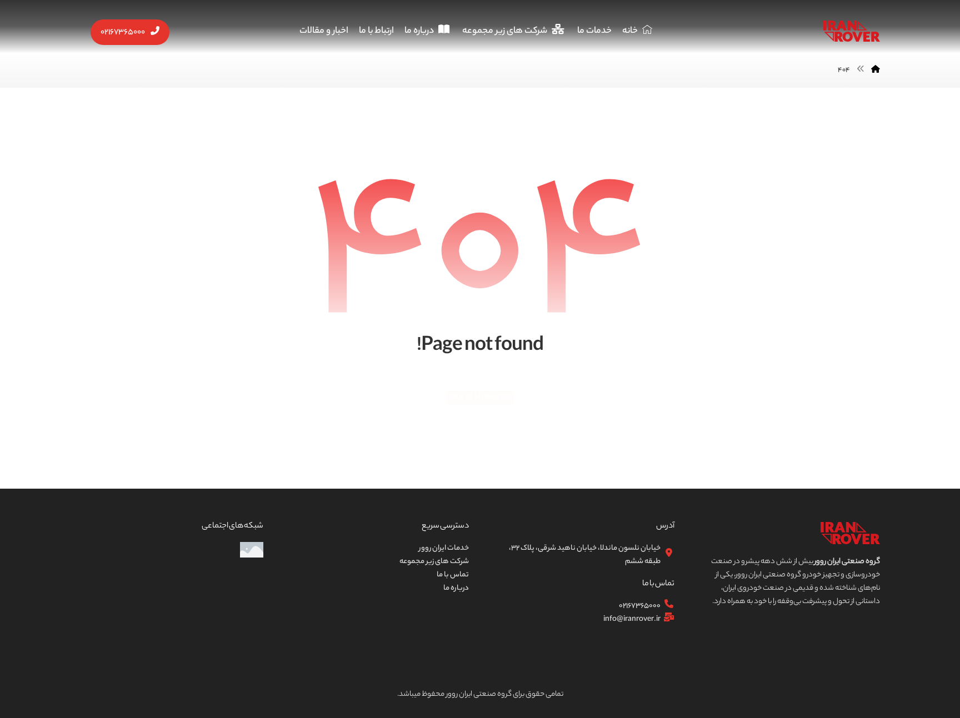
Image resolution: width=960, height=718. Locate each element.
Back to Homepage (480, 397)
